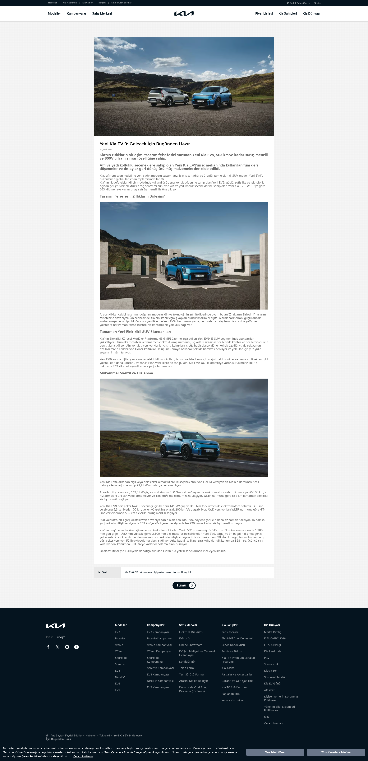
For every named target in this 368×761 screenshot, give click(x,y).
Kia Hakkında (70, 3)
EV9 (117, 690)
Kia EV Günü (272, 683)
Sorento (120, 664)
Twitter (57, 647)
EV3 (117, 670)
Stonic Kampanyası (159, 645)
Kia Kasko (228, 668)
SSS (266, 717)
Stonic (119, 645)
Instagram (67, 647)
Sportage (121, 658)
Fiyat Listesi (264, 14)
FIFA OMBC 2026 (275, 638)
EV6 (117, 683)
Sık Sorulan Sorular (121, 3)
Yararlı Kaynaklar (233, 700)
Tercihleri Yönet (275, 752)
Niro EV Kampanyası (160, 681)
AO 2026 (269, 690)
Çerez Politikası (83, 756)
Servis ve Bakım (232, 651)
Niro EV (120, 677)
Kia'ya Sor (87, 3)
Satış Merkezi (102, 14)
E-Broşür (185, 638)
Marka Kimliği (273, 632)
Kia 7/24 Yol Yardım (234, 687)
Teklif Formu (187, 668)
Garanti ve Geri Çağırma (237, 681)
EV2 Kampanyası (158, 632)
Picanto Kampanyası (160, 638)
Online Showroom (190, 645)
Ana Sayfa (56, 735)
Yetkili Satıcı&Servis (300, 3)
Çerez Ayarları (273, 723)
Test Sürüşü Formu (191, 674)
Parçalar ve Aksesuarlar (237, 674)
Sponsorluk (271, 664)
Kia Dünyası (311, 14)
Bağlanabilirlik (231, 694)
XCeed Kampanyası (159, 651)
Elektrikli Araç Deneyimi (237, 638)
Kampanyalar (76, 14)
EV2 (117, 632)
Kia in (55, 637)
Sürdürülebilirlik (274, 677)
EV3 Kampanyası (158, 674)
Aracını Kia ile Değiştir (193, 681)
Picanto (120, 638)
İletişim (102, 3)
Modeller (54, 14)
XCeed (119, 651)
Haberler (52, 3)
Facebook (48, 647)
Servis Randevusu (233, 645)
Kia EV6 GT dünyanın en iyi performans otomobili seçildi (158, 572)
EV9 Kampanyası (158, 687)
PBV (266, 658)
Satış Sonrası (230, 632)
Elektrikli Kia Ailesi (191, 632)
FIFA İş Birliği (272, 645)
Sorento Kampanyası (160, 668)
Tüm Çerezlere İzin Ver (336, 752)
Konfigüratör (187, 661)
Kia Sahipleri (287, 14)
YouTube (76, 647)
